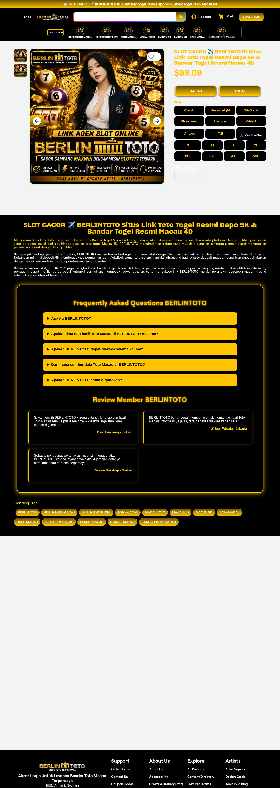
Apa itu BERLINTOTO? (71, 318)
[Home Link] (52, 17)
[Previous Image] (37, 121)
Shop (27, 16)
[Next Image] (157, 121)
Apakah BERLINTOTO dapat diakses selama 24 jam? (97, 349)
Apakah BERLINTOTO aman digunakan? (86, 380)
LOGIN (240, 91)
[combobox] (125, 16)
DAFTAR (196, 91)
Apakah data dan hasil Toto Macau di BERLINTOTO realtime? (104, 334)
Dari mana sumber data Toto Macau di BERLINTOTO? (98, 365)
